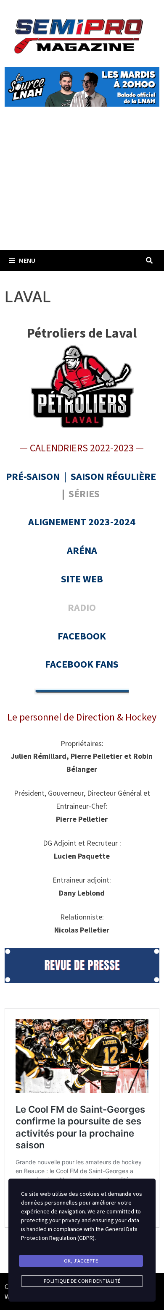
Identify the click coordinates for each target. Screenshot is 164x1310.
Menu (27, 260)
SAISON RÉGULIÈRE (113, 476)
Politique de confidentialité (82, 1281)
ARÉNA (82, 550)
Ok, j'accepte (81, 1261)
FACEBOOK (82, 635)
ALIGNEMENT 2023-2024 (81, 521)
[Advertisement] (82, 188)
